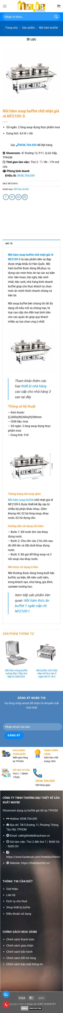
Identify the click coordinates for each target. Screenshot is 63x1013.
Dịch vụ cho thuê (16, 901)
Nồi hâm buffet (48, 27)
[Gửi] (56, 16)
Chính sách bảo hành (19, 951)
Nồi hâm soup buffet (21, 500)
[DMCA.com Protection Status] (31, 1008)
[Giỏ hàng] (58, 6)
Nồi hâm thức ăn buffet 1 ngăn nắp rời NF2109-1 (32, 605)
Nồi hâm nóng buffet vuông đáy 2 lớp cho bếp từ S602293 (16, 673)
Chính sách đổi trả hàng (21, 958)
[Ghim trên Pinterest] (18, 197)
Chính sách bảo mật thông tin (24, 964)
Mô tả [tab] (9, 243)
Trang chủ (11, 27)
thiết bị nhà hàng (33, 386)
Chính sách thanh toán (20, 939)
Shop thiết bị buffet (18, 907)
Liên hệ (10, 895)
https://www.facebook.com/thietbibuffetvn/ (33, 857)
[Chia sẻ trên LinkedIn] (25, 197)
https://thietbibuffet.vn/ (35, 863)
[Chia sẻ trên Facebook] (6, 197)
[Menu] (5, 6)
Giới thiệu (12, 889)
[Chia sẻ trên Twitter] (12, 197)
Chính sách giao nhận (19, 945)
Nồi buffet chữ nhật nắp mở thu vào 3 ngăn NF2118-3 (46, 673)
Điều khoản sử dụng (18, 913)
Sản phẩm (28, 27)
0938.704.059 (25, 175)
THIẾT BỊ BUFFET (46, 1004)
